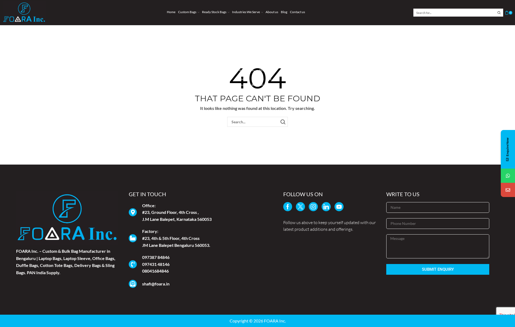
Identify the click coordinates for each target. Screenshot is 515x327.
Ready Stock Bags (214, 12)
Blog (284, 12)
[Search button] (499, 12)
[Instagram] (313, 206)
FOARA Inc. (275, 320)
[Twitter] (300, 206)
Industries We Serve (246, 12)
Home (171, 12)
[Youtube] (339, 206)
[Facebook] (287, 206)
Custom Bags (187, 12)
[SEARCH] (283, 122)
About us (272, 12)
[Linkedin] (326, 206)
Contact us (297, 12)
